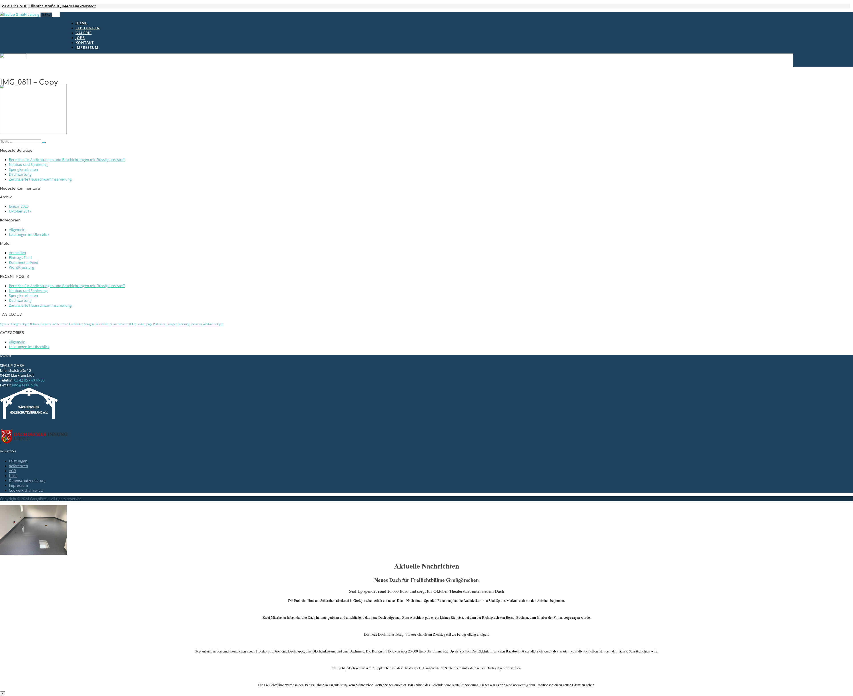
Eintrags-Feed (20, 257)
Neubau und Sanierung (28, 164)
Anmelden (17, 252)
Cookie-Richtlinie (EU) (26, 490)
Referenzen (18, 465)
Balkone (35, 324)
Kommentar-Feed (23, 262)
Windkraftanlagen (213, 324)
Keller (132, 324)
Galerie (84, 32)
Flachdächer (76, 324)
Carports (45, 324)
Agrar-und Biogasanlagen (14, 324)
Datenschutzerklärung (27, 480)
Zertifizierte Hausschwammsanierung (40, 179)
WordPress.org (21, 267)
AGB (12, 470)
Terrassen (196, 324)
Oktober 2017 (20, 211)
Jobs (80, 37)
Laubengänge (144, 324)
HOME (81, 23)
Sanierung (184, 324)
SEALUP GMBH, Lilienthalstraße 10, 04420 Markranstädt (49, 6)
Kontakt (85, 42)
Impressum (87, 47)
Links (13, 475)
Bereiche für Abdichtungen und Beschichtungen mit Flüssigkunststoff (67, 159)
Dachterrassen (60, 324)
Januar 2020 (19, 206)
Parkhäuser (160, 324)
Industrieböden (119, 324)
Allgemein (17, 229)
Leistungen (88, 28)
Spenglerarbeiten (23, 169)
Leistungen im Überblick (29, 234)
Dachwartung (20, 174)
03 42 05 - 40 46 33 (29, 380)
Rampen (172, 324)
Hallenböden (102, 324)
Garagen (89, 324)
